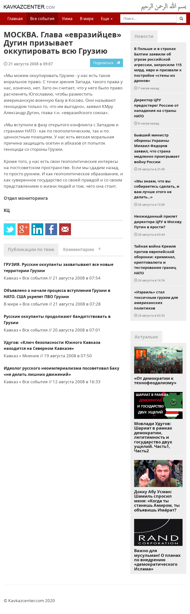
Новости (144, 36)
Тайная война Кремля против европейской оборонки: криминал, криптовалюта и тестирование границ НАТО (155, 263)
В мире (87, 18)
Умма (67, 18)
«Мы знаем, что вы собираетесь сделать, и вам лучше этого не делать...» (156, 192)
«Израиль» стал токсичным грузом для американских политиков (156, 303)
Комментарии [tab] (81, 249)
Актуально (146, 337)
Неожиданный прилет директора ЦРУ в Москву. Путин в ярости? (158, 225)
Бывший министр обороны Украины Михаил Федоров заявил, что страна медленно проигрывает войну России (157, 151)
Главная (15, 18)
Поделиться (104, 62)
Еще (105, 18)
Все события (42, 18)
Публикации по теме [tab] (31, 249)
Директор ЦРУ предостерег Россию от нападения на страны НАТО (156, 111)
